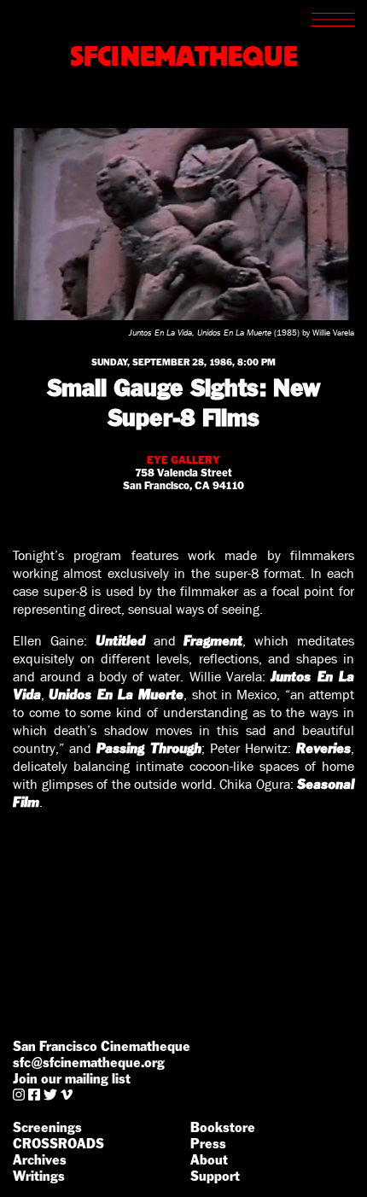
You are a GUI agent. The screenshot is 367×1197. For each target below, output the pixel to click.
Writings (39, 1176)
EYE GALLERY (183, 459)
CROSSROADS (58, 1144)
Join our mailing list (72, 1079)
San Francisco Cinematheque (101, 1046)
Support (215, 1176)
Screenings (47, 1127)
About (209, 1160)
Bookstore (222, 1127)
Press (208, 1144)
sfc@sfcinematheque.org (89, 1062)
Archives (40, 1160)
